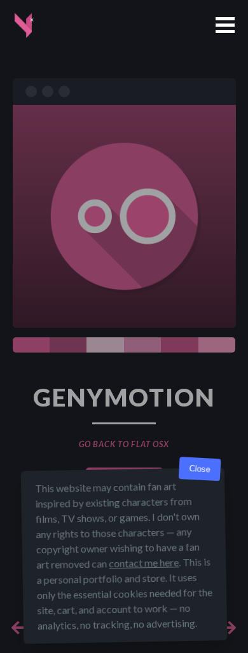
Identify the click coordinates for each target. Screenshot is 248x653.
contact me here (144, 562)
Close (199, 469)
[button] (225, 25)
